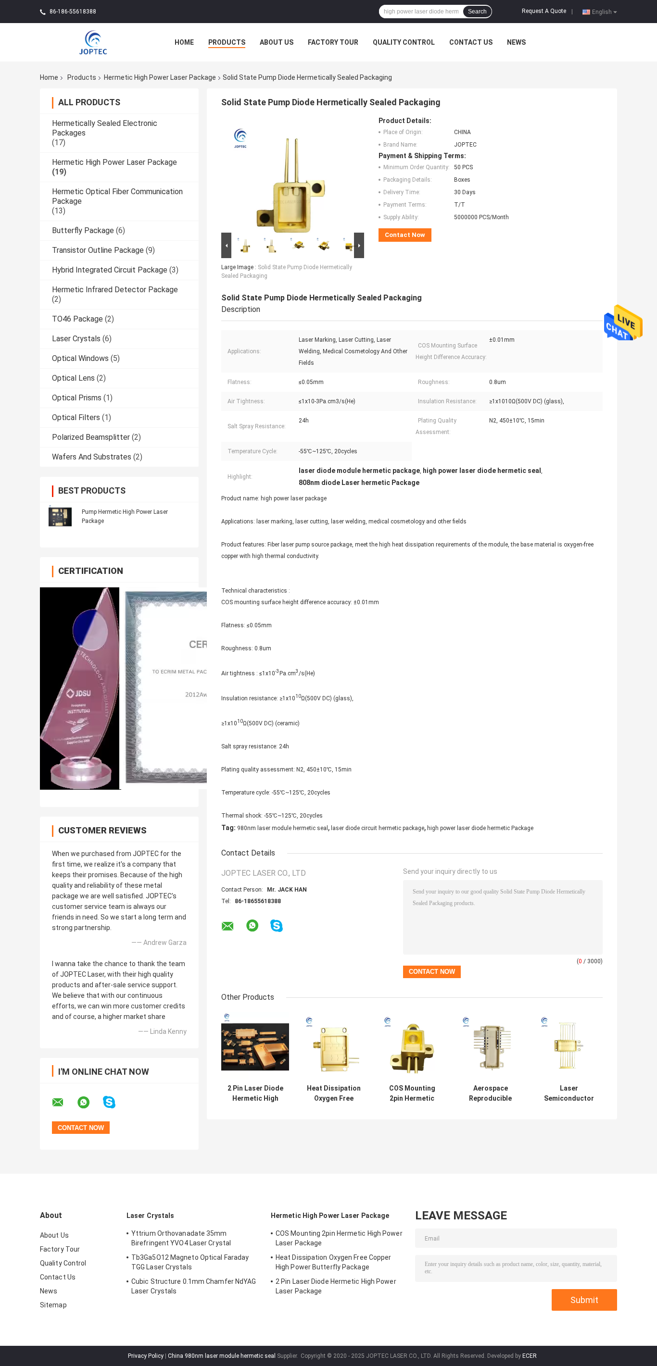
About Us (276, 42)
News (516, 42)
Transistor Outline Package (98, 250)
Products (226, 42)
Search (477, 11)
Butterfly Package (83, 230)
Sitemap (53, 1305)
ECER (529, 1356)
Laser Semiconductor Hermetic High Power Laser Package (569, 1093)
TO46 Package (77, 318)
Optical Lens (73, 378)
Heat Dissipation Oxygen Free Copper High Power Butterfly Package (334, 1093)
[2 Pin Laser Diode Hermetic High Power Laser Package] (255, 1046)
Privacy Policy (146, 1356)
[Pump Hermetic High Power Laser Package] (60, 515)
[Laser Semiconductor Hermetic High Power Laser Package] (569, 1046)
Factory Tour (333, 42)
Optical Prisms (76, 397)
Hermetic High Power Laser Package (160, 77)
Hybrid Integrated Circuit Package (109, 269)
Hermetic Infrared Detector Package (115, 289)
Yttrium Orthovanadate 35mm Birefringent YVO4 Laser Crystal (181, 1238)
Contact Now (405, 234)
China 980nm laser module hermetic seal (222, 1356)
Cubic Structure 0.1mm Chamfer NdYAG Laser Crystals (193, 1286)
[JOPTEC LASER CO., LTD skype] (115, 1102)
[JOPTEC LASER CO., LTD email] (64, 1102)
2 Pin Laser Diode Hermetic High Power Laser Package (255, 1093)
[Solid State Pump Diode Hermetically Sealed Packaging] (288, 173)
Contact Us (471, 42)
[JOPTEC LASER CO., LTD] (92, 41)
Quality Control (404, 42)
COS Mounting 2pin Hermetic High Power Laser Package (412, 1093)
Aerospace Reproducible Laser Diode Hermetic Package (490, 1093)
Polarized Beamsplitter (91, 437)
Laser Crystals (76, 338)
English (602, 11)
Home (184, 42)
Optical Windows (80, 358)
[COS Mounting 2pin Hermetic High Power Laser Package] (412, 1046)
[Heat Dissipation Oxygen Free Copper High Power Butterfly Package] (333, 1046)
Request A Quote (544, 11)
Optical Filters (76, 417)
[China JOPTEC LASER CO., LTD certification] (80, 688)
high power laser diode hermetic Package (480, 828)
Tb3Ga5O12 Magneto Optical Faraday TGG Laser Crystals (190, 1262)
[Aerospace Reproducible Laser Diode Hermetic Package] (490, 1046)
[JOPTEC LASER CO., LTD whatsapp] (89, 1102)
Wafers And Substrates (91, 456)
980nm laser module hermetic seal (282, 828)
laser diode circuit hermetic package (377, 828)
